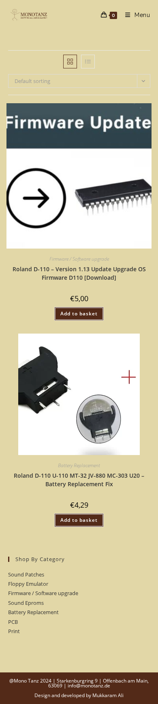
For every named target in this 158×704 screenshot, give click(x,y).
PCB (13, 621)
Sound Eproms (26, 602)
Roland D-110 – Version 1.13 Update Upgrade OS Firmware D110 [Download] (79, 273)
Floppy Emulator (28, 583)
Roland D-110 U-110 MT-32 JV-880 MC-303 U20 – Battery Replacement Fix (79, 480)
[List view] (88, 61)
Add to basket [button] (79, 313)
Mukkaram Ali (108, 695)
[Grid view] (70, 61)
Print (14, 631)
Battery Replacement (79, 465)
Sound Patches (26, 574)
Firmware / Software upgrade (79, 258)
